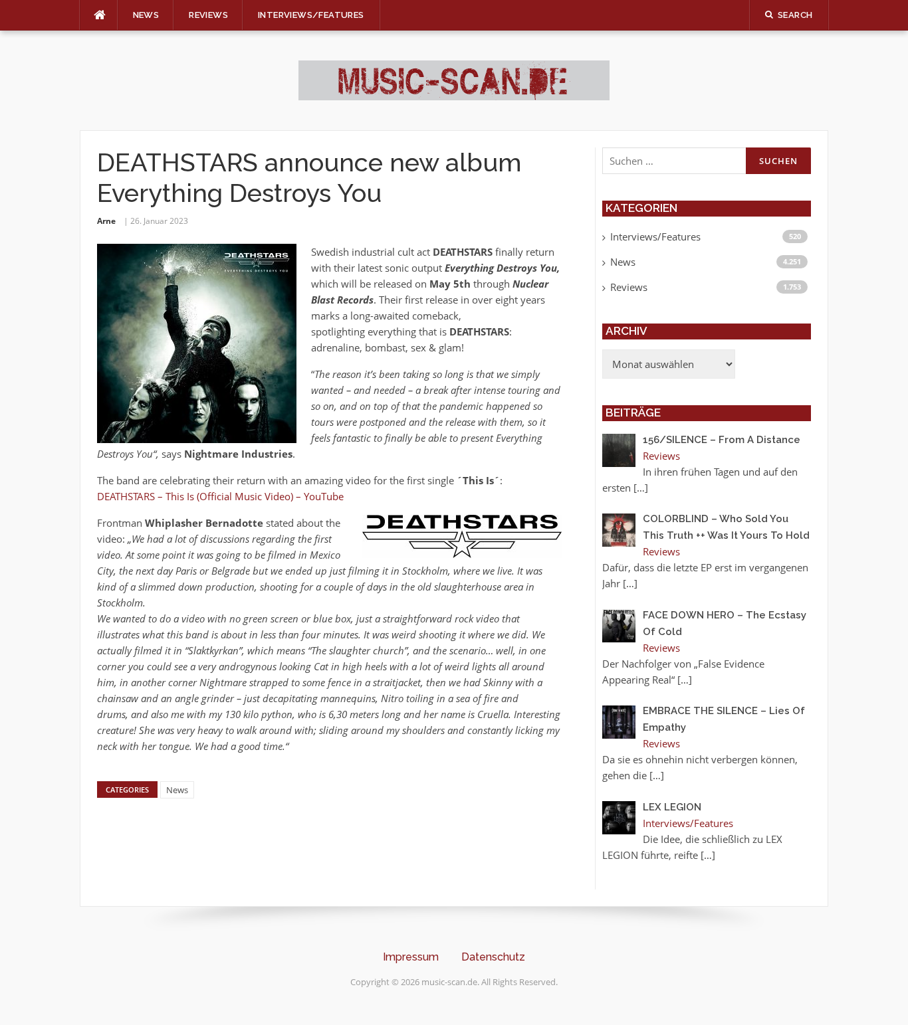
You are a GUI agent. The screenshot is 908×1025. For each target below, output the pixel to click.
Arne (106, 221)
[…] (640, 487)
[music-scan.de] (454, 79)
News (146, 15)
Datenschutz (493, 957)
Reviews (208, 15)
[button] (29, 996)
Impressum (411, 957)
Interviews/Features (311, 15)
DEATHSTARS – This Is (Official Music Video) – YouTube (220, 496)
